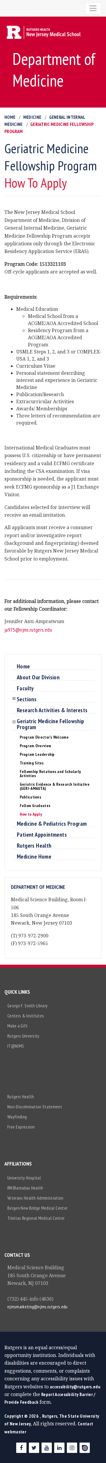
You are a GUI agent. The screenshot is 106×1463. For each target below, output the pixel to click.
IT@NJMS (15, 1046)
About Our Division (38, 677)
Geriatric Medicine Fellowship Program (50, 724)
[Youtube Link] (47, 1448)
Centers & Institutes (25, 1016)
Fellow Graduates (35, 805)
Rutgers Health (34, 846)
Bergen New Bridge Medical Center (37, 1208)
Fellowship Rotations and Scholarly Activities (50, 773)
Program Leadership (37, 754)
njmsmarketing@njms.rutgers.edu (37, 1307)
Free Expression (21, 1127)
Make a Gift (17, 1026)
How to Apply (31, 814)
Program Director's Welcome (44, 737)
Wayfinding (17, 1117)
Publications (30, 797)
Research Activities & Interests (52, 710)
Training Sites (32, 763)
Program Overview (35, 746)
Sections (27, 699)
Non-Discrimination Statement (34, 1107)
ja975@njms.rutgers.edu (28, 629)
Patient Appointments (42, 835)
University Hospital (24, 1178)
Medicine (32, 117)
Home (9, 117)
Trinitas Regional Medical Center (35, 1218)
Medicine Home (34, 857)
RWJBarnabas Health (25, 1188)
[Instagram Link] (72, 1448)
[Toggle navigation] (93, 8)
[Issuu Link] (85, 1448)
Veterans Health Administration (35, 1198)
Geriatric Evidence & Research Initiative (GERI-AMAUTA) (55, 786)
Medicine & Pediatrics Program (52, 824)
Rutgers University (23, 1036)
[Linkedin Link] (59, 1448)
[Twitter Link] (34, 1448)
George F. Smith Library (27, 1006)
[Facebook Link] (21, 1448)
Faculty (25, 688)
